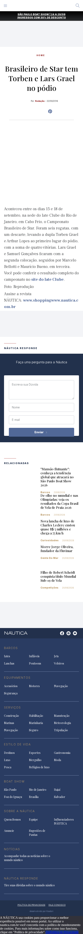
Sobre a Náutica (19, 811)
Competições (49, 587)
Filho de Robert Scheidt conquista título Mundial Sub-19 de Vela (58, 576)
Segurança (11, 693)
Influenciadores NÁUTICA (64, 821)
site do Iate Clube (47, 279)
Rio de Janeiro (37, 790)
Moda (57, 760)
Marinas (9, 723)
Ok (48, 932)
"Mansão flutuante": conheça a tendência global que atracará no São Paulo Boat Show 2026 (57, 477)
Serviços (12, 707)
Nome (16, 407)
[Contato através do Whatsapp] (57, 635)
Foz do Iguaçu (13, 797)
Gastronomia (62, 753)
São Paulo (10, 790)
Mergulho (35, 760)
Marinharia (36, 723)
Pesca (7, 767)
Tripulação (61, 730)
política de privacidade (31, 905)
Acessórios (11, 686)
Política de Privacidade (64, 932)
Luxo (7, 760)
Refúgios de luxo (39, 767)
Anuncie (9, 831)
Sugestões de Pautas (37, 833)
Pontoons (35, 663)
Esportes (34, 753)
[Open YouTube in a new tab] (50, 111)
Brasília (33, 797)
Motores (34, 686)
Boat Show (14, 781)
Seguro (33, 730)
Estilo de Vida (17, 744)
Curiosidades (49, 540)
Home (40, 55)
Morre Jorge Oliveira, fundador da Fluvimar (56, 549)
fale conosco (57, 905)
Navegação (61, 686)
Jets (56, 656)
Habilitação (36, 716)
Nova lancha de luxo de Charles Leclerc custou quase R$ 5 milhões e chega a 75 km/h (57, 527)
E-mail (16, 419)
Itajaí (57, 790)
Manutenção (62, 716)
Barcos (45, 492)
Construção (11, 716)
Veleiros (59, 663)
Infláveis (34, 656)
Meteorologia (62, 723)
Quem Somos (12, 819)
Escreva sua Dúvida (25, 384)
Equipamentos (17, 677)
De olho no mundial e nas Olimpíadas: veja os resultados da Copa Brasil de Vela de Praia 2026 (59, 501)
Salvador (59, 797)
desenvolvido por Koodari (41, 911)
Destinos (9, 753)
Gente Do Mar (49, 557)
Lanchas (9, 663)
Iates (7, 656)
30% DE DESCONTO (53, 17)
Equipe (33, 819)
